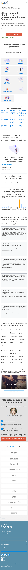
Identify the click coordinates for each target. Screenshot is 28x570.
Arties (11, 342)
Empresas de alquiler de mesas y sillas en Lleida (13, 120)
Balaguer (3, 332)
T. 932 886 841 (3, 531)
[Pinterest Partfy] (9, 555)
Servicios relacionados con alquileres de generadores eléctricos (14, 107)
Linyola (11, 362)
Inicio (2, 7)
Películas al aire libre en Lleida (4, 111)
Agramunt (12, 347)
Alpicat (20, 342)
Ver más (3, 28)
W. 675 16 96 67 (3, 533)
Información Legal (4, 563)
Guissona (21, 339)
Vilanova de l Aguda (22, 333)
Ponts (20, 362)
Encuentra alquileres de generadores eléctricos (13, 438)
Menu (7, 1)
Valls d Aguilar (13, 353)
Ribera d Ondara (4, 350)
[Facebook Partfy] (2, 555)
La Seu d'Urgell (13, 336)
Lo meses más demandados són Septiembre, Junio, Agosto (14, 197)
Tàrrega (21, 329)
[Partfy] (5, 2)
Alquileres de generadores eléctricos (9, 8)
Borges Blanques (5, 345)
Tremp (11, 345)
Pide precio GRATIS (14, 34)
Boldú (2, 347)
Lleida (2, 329)
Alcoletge (12, 356)
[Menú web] (26, 2)
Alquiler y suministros (8, 7)
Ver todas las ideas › (14, 391)
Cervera (2, 339)
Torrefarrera (12, 350)
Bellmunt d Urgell (23, 350)
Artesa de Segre (4, 356)
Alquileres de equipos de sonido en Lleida (14, 112)
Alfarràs (2, 362)
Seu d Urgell (3, 353)
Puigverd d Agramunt (12, 333)
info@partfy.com (3, 534)
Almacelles (3, 342)
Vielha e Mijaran (23, 345)
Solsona (12, 339)
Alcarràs (21, 336)
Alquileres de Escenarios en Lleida (4, 119)
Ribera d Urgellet (14, 329)
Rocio (7, 415)
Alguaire (21, 359)
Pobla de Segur (13, 359)
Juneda (21, 353)
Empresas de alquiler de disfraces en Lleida (22, 120)
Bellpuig (21, 347)
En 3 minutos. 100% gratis (8, 37)
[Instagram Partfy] (4, 555)
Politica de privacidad (11, 563)
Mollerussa (3, 336)
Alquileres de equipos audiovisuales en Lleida (22, 113)
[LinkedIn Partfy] (6, 555)
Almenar (21, 356)
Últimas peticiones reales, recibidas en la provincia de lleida (14, 224)
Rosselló (3, 359)
